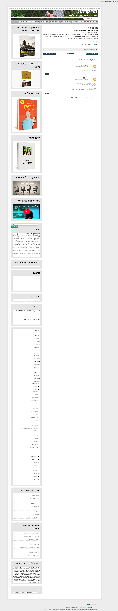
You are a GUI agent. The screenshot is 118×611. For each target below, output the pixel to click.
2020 (37, 347)
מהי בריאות (35, 237)
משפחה (30, 247)
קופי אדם (33, 253)
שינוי (29, 253)
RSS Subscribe (14, 18)
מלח (39, 254)
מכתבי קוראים (16, 235)
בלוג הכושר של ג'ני (35, 514)
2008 (37, 381)
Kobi (84, 78)
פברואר (35, 476)
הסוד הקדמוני (32, 244)
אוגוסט (35, 459)
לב (14, 253)
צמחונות (32, 241)
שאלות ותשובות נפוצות (34, 552)
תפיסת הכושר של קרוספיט (33, 541)
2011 (37, 372)
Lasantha (75, 609)
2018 (37, 352)
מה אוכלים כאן (77, 22)
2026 (37, 330)
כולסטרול (20, 244)
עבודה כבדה (35, 444)
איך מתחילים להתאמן (34, 544)
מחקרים (25, 235)
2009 (37, 378)
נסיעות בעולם (34, 235)
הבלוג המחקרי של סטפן (34, 509)
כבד (26, 244)
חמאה (34, 248)
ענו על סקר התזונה (26, 22)
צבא (16, 243)
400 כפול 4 (93, 28)
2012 (37, 370)
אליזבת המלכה (34, 400)
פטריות (38, 253)
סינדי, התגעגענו (34, 417)
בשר (35, 247)
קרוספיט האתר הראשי (34, 498)
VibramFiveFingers (19, 241)
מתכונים (15, 234)
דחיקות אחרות (35, 452)
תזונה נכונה (25, 234)
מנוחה (36, 438)
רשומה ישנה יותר (49, 53)
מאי (36, 467)
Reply (47, 74)
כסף (30, 248)
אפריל (35, 470)
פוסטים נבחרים (55, 22)
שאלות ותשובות (66, 22)
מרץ (36, 473)
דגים (26, 251)
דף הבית (70, 53)
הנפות (36, 420)
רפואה (14, 250)
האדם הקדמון (30, 240)
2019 (37, 350)
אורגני (25, 253)
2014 (37, 364)
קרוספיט (36, 22)
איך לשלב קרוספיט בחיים (33, 549)
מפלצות (35, 254)
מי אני (48, 18)
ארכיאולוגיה (19, 253)
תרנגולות (20, 254)
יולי (36, 462)
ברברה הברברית (34, 447)
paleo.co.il (16, 248)
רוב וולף (37, 511)
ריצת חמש (35, 408)
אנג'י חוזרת (35, 391)
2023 (37, 338)
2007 (37, 483)
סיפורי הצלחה (37, 243)
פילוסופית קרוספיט (24, 237)
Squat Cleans (35, 397)
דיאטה (31, 238)
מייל (33, 311)
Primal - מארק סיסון (35, 503)
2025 (37, 332)
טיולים (30, 243)
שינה (38, 251)
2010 (37, 375)
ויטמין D (38, 248)
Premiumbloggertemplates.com (84, 609)
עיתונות (26, 248)
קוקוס (39, 244)
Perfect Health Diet (35, 506)
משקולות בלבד (34, 411)
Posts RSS (82, 607)
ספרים (24, 238)
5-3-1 (36, 394)
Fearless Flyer (63, 609)
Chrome (102, 1)
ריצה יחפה (22, 245)
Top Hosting (94, 609)
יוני (36, 465)
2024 (37, 335)
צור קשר (42, 18)
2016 (37, 358)
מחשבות (37, 234)
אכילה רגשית (15, 254)
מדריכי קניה (21, 240)
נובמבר (35, 386)
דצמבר (35, 383)
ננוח (37, 450)
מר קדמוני (86, 11)
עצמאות (25, 247)
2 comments (88, 49)
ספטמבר (35, 456)
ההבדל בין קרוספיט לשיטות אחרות (31, 533)
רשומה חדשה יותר (91, 53)
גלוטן (32, 250)
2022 (37, 341)
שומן (17, 245)
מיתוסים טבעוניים (23, 243)
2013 (37, 367)
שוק (31, 254)
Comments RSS (89, 607)
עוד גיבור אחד (35, 433)
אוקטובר (35, 389)
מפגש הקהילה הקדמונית (19, 251)
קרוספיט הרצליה (35, 495)
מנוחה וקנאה (35, 405)
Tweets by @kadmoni (35, 300)
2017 (37, 355)
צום (14, 247)
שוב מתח (36, 441)
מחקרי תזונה (44, 22)
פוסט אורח (20, 247)
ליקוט (18, 250)
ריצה (27, 241)
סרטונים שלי (32, 245)
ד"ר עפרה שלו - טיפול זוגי (33, 517)
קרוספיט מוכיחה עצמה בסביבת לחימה (30, 555)
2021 (37, 344)
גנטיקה (27, 250)
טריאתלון (22, 250)
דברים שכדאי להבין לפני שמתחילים (31, 536)
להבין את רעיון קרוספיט (34, 539)
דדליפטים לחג (35, 425)
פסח (27, 245)
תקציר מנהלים (32, 251)
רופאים (21, 248)
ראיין (37, 435)
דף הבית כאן (89, 18)
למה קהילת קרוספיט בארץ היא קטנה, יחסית (29, 547)
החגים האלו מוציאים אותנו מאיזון (31, 422)
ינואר (36, 479)
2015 (37, 361)
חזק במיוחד (35, 414)
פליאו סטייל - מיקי (35, 501)
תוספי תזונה (26, 254)
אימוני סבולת (37, 250)
